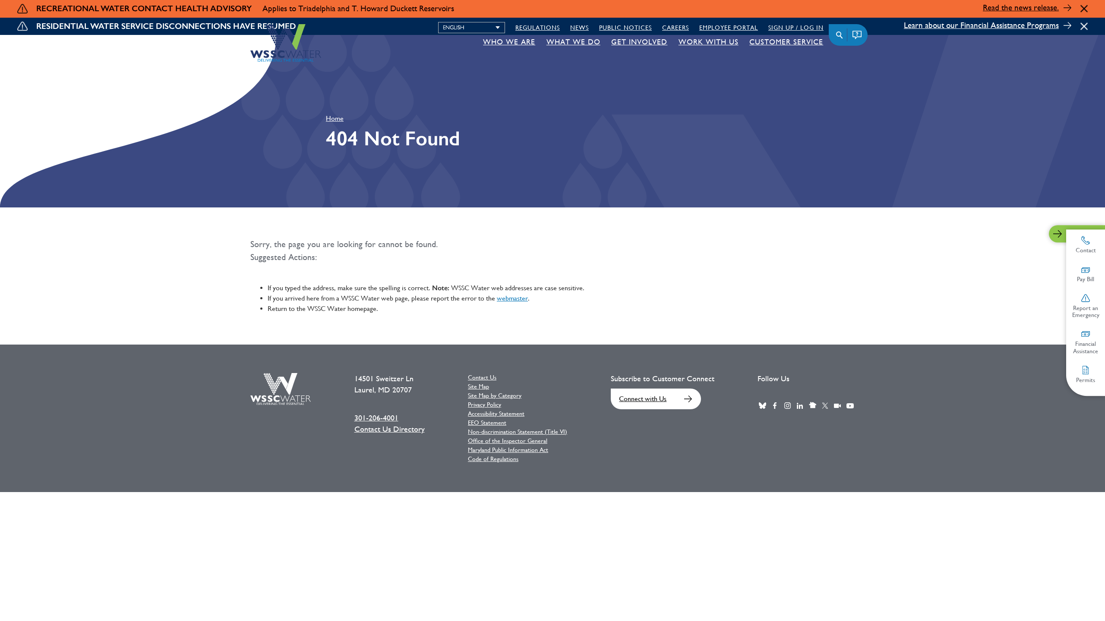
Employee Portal (728, 27)
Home (335, 118)
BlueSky (762, 406)
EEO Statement (487, 422)
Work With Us (709, 42)
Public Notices (625, 27)
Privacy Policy (484, 404)
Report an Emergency (1085, 311)
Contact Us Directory (389, 429)
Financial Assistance (1085, 347)
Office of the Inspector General (507, 440)
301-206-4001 (376, 418)
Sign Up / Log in (796, 27)
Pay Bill (1085, 279)
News (579, 27)
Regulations (537, 27)
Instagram (787, 406)
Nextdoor (812, 406)
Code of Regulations (493, 458)
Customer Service (786, 42)
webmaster (512, 298)
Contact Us (482, 377)
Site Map (478, 386)
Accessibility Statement (496, 413)
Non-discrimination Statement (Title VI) (517, 431)
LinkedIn (800, 406)
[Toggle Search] (839, 35)
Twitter (825, 406)
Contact (1086, 250)
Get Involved (639, 42)
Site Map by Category (494, 395)
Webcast (837, 406)
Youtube (850, 406)
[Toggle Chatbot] (857, 35)
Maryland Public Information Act (508, 449)
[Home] (285, 43)
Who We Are (509, 42)
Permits (1085, 379)
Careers (675, 27)
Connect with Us (642, 399)
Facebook (775, 406)
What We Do (573, 42)
